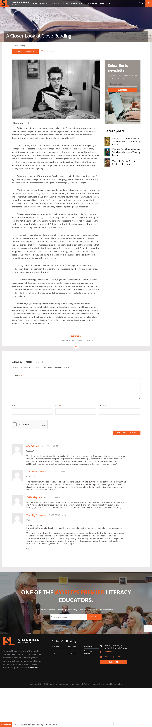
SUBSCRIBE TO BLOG (25, 51)
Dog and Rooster (110, 684)
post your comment (126, 433)
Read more (33, 667)
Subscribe (113, 662)
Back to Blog (20, 45)
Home (36, 3)
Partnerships (89, 646)
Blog (65, 3)
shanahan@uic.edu (112, 657)
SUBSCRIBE (122, 90)
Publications (76, 3)
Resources (57, 3)
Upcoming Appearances (96, 3)
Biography (45, 3)
